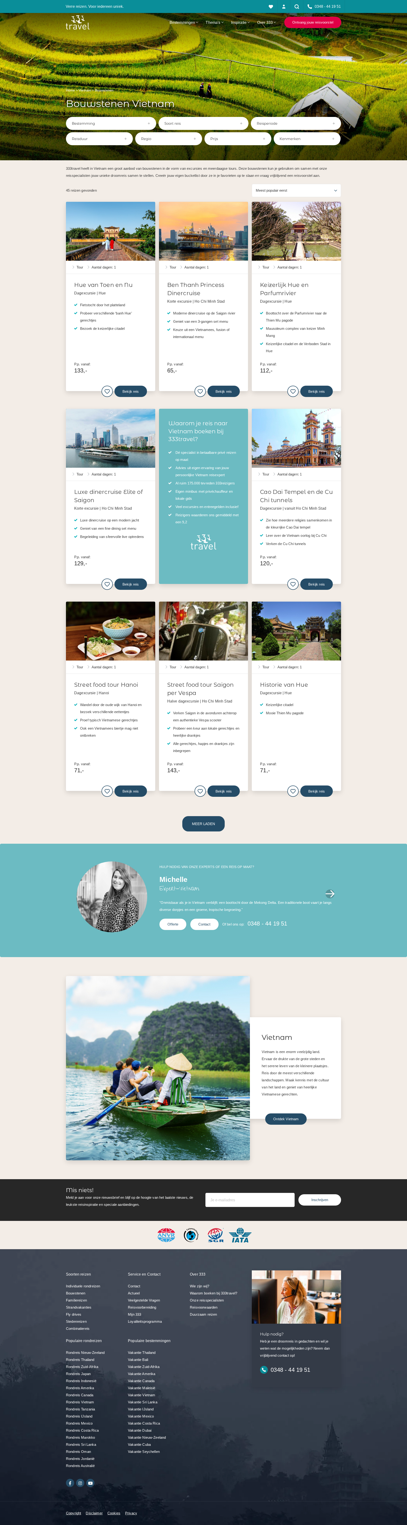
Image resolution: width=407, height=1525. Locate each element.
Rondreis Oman (78, 1452)
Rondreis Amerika (80, 1388)
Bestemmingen (182, 22)
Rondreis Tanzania (80, 1409)
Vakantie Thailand (142, 1353)
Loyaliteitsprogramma (145, 1321)
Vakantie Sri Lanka (142, 1402)
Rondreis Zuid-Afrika (82, 1367)
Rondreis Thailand (80, 1360)
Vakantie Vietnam (141, 1395)
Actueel (134, 1293)
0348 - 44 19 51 (267, 923)
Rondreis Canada (79, 1395)
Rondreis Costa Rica (82, 1430)
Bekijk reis (130, 391)
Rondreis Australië (80, 1466)
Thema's (213, 22)
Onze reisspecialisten (207, 1300)
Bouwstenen (75, 1293)
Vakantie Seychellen (144, 1452)
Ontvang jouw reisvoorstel (312, 22)
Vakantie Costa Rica (144, 1423)
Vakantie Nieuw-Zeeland (147, 1437)
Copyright (73, 1513)
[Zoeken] (296, 6)
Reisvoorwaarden (203, 1307)
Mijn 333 (134, 1314)
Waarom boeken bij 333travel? (213, 1293)
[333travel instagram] (80, 1483)
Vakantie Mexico (141, 1416)
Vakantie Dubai (139, 1430)
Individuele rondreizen (83, 1286)
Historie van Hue (284, 684)
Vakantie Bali (138, 1360)
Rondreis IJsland (79, 1416)
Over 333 (265, 22)
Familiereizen (76, 1300)
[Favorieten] (271, 6)
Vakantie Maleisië (141, 1388)
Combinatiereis (78, 1329)
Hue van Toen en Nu (103, 284)
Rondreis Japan (78, 1374)
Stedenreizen (76, 1321)
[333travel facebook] (70, 1483)
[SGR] (216, 1235)
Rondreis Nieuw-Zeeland (85, 1353)
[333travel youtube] (90, 1483)
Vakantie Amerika (141, 1374)
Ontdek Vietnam (286, 1119)
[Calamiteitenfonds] (191, 1235)
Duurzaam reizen (203, 1314)
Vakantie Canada (141, 1381)
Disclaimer (94, 1513)
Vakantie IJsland (141, 1409)
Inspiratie (239, 22)
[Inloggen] (283, 6)
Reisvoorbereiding (142, 1307)
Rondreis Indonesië (81, 1381)
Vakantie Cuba (139, 1444)
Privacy (131, 1513)
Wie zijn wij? (199, 1286)
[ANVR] (167, 1235)
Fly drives (73, 1314)
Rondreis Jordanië (80, 1459)
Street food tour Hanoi (106, 684)
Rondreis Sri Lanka (81, 1444)
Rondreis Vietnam (80, 1402)
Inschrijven (319, 1200)
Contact (204, 924)
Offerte (172, 924)
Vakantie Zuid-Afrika (143, 1367)
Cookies (113, 1513)
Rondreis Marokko (80, 1437)
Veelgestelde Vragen (144, 1300)
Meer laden (203, 824)
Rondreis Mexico (79, 1423)
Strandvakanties (78, 1307)
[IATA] (240, 1235)
